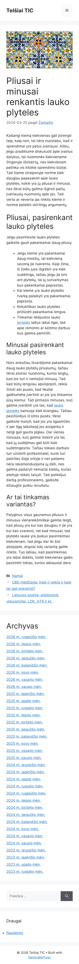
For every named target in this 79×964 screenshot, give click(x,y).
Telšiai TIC (19, 10)
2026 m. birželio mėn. (24, 651)
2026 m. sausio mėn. (24, 687)
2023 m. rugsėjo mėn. (24, 871)
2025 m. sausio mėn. (24, 758)
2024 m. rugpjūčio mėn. (26, 793)
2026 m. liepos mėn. (23, 644)
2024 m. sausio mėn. (24, 843)
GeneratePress (39, 957)
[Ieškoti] (67, 896)
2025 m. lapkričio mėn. (25, 694)
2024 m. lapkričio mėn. (25, 772)
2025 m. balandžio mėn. (26, 736)
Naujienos (14, 933)
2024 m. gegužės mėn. (25, 815)
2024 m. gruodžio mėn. (26, 765)
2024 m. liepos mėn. (23, 800)
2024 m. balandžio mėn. (27, 822)
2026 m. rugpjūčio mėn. (26, 637)
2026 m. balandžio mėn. (27, 665)
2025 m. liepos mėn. (23, 715)
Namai (17, 576)
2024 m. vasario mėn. (24, 836)
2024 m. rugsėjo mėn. (24, 786)
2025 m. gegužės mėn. (25, 729)
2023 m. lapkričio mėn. (25, 857)
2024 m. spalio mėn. (23, 779)
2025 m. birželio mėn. (24, 722)
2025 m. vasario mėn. (24, 751)
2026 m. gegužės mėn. (25, 658)
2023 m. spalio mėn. (23, 864)
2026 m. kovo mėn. (22, 672)
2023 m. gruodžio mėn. (26, 850)
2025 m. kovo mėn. (22, 743)
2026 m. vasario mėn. (24, 679)
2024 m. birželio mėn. (24, 807)
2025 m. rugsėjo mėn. (24, 708)
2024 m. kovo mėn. (22, 829)
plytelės (23, 322)
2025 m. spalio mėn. (23, 701)
